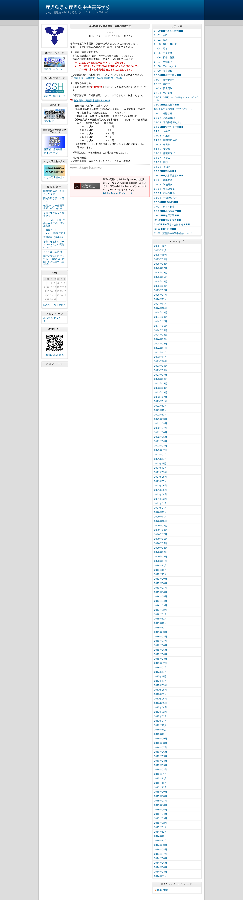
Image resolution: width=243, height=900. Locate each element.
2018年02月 (160, 663)
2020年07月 (160, 534)
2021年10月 (160, 467)
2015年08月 (160, 796)
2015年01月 (160, 827)
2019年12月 (160, 565)
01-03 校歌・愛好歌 (165, 44)
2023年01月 (160, 401)
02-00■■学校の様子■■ (167, 75)
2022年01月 (160, 454)
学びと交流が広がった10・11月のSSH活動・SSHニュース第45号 (53, 260)
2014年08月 (160, 849)
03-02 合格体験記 (164, 117)
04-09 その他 (162, 166)
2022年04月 (160, 441)
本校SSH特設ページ (54, 96)
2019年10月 (160, 574)
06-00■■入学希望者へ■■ (168, 175)
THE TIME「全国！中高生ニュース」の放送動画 (54, 222)
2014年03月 (160, 871)
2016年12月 (160, 725)
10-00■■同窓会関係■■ (167, 219)
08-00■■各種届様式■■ (167, 211)
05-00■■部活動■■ (165, 171)
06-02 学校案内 (163, 184)
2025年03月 (160, 285)
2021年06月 (160, 485)
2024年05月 (160, 330)
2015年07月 (160, 800)
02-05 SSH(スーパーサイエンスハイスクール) (176, 99)
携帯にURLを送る (54, 354)
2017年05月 (160, 703)
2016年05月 (160, 756)
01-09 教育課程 (163, 70)
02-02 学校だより (164, 84)
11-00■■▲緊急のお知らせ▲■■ (172, 224)
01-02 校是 (160, 39)
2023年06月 (160, 379)
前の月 (46, 305)
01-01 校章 (160, 35)
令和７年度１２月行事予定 (53, 214)
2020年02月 (160, 556)
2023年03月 (160, 392)
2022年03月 (160, 445)
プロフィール (54, 364)
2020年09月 (160, 525)
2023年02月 (160, 396)
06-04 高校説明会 (164, 193)
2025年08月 (160, 263)
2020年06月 (160, 538)
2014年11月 (160, 836)
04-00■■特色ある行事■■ (168, 126)
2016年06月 (160, 751)
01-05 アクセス (163, 52)
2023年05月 (160, 383)
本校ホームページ (53, 68)
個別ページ (96, 167)
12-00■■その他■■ (165, 228)
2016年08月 (160, 743)
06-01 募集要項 (79, 167)
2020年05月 (160, 543)
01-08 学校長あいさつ (166, 66)
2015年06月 (160, 805)
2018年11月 (160, 623)
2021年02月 (160, 503)
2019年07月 (160, 587)
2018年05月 (160, 649)
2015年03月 (160, 818)
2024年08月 (160, 316)
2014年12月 (160, 831)
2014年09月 (160, 845)
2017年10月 (160, 680)
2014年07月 (160, 853)
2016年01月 (160, 773)
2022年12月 (160, 405)
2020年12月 (160, 512)
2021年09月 (160, 472)
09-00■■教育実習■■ (166, 215)
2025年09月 (160, 259)
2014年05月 (160, 862)
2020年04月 (160, 547)
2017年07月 (160, 694)
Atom (165, 889)
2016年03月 (160, 765)
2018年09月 (160, 632)
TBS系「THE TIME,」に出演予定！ (54, 231)
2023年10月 (160, 361)
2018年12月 (160, 618)
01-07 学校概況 (163, 61)
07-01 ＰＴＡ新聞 (164, 206)
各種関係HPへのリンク (54, 319)
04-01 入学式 (162, 131)
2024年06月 (160, 325)
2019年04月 (160, 600)
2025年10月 (160, 254)
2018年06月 (160, 645)
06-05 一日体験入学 (165, 197)
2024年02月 (160, 343)
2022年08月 (160, 423)
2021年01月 (160, 507)
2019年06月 (160, 592)
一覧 (54, 305)
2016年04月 (160, 760)
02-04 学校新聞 (163, 92)
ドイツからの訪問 (52, 251)
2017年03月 (160, 711)
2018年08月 (160, 636)
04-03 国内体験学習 (165, 140)
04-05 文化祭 (162, 149)
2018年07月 (160, 640)
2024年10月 (160, 308)
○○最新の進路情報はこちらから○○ (173, 108)
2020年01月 (160, 561)
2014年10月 (160, 840)
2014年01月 (160, 876)
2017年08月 (160, 689)
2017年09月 (160, 685)
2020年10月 (160, 521)
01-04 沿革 (161, 48)
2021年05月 (160, 490)
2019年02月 (160, 609)
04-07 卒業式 (162, 157)
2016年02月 (160, 769)
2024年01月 (160, 348)
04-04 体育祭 (162, 144)
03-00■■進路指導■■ (166, 104)
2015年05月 (160, 809)
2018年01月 (160, 667)
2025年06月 (160, 272)
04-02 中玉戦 (162, 135)
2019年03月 (160, 605)
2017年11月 (160, 676)
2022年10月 (160, 414)
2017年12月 (160, 671)
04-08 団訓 (161, 162)
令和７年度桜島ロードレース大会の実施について (53, 244)
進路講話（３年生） (53, 237)
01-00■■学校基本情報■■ (168, 30)
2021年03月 (160, 498)
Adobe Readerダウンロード (117, 193)
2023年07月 (160, 374)
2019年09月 (160, 578)
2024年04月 (160, 334)
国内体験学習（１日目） (53, 200)
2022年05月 (160, 436)
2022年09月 (160, 419)
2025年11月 (160, 250)
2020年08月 (160, 529)
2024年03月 (160, 339)
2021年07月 (160, 481)
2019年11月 (160, 569)
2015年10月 (160, 787)
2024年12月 (160, 299)
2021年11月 (160, 463)
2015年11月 (160, 782)
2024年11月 (160, 303)
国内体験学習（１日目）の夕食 (53, 192)
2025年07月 (160, 268)
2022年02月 (160, 450)
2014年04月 (160, 867)
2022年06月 (160, 432)
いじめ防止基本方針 (54, 177)
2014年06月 (160, 858)
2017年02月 (160, 716)
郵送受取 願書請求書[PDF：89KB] (92, 100)
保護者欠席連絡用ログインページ (54, 151)
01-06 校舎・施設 (164, 57)
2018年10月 (160, 627)
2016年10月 (160, 734)
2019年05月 (160, 596)
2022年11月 (160, 410)
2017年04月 (160, 707)
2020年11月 (160, 516)
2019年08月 (160, 583)
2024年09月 (160, 312)
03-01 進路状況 (163, 113)
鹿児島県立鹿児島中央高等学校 (77, 7)
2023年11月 (160, 356)
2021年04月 (160, 494)
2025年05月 (160, 277)
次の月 (62, 305)
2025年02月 (160, 290)
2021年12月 (160, 459)
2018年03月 (160, 658)
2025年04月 (160, 281)
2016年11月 (160, 729)
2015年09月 (160, 791)
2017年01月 (160, 720)
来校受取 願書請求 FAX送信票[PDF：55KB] (98, 78)
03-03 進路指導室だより (168, 122)
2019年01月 (160, 614)
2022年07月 (160, 427)
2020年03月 (160, 552)
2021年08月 (160, 476)
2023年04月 (160, 387)
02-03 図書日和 (163, 88)
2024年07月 (160, 321)
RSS (159, 889)
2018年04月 (160, 654)
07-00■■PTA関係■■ (166, 202)
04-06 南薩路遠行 (164, 153)
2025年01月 (160, 294)
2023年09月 (160, 365)
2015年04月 (160, 813)
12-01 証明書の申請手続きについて (173, 233)
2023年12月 (160, 352)
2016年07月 (160, 747)
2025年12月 (160, 245)
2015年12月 (160, 778)
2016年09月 (160, 738)
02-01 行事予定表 (164, 79)
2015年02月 (160, 822)
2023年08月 (160, 370)
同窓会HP (49, 121)
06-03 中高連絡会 (164, 188)
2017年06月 (160, 698)
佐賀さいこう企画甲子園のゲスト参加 (53, 207)
